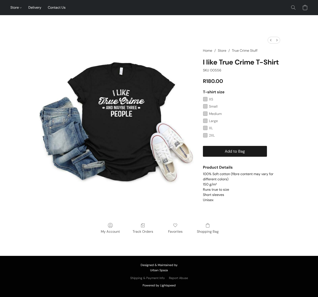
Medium (215, 113)
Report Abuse (178, 278)
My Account (110, 231)
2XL (212, 135)
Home (207, 50)
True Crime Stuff (244, 50)
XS (211, 99)
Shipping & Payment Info (147, 278)
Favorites (175, 231)
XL (211, 128)
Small (213, 106)
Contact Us (57, 7)
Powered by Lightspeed (159, 285)
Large (213, 121)
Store (15, 7)
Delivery (34, 7)
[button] (293, 7)
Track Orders (143, 231)
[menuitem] (271, 40)
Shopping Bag (208, 231)
